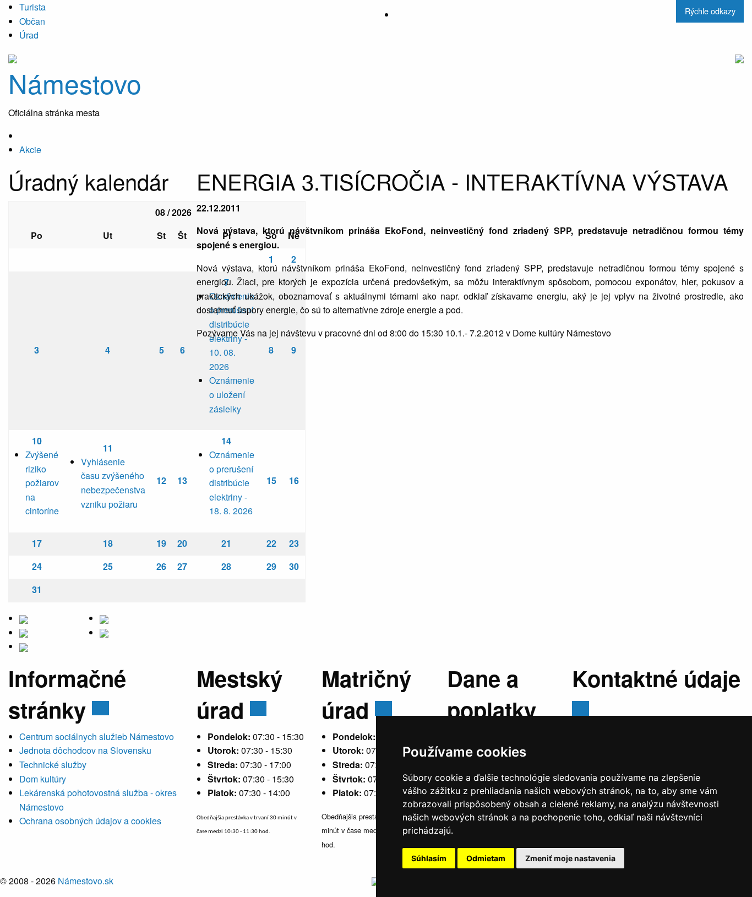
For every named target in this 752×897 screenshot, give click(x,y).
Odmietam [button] (485, 858)
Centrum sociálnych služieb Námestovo (96, 736)
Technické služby (52, 764)
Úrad (29, 35)
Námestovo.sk (85, 880)
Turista (32, 7)
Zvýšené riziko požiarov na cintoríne (42, 482)
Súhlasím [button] (428, 858)
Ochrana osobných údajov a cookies (90, 820)
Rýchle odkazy (710, 11)
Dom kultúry (42, 779)
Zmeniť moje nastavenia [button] (570, 858)
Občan (32, 21)
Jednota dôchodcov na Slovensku (85, 750)
